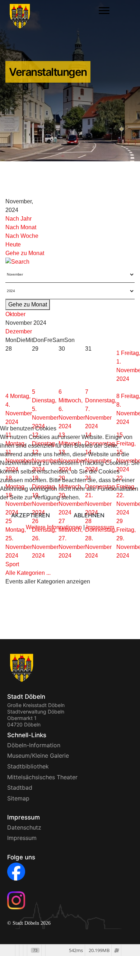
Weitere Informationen (54, 527)
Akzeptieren (30, 515)
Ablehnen (89, 515)
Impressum (100, 527)
